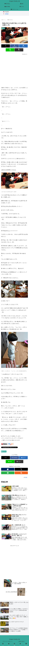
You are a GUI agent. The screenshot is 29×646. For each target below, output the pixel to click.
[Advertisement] (14, 70)
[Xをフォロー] (21, 469)
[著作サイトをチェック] (7, 469)
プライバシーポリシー (7, 641)
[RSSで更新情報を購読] (21, 472)
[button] (19, 49)
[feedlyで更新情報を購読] (7, 472)
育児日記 (4, 451)
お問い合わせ (21, 641)
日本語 (6, 13)
